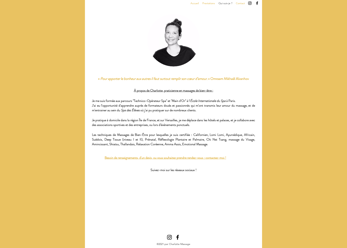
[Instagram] (250, 3)
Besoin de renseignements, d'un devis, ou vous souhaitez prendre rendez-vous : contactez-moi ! (165, 157)
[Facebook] (257, 3)
